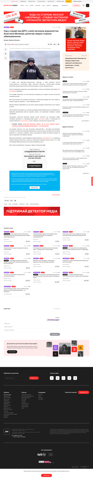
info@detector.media (17, 435)
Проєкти (6, 392)
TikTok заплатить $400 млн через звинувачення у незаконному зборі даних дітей (75, 158)
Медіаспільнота (66, 258)
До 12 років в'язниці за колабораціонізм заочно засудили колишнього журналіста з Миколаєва (75, 248)
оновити (57, 317)
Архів (23, 408)
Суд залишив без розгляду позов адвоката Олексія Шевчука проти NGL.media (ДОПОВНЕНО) (75, 100)
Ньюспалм (6, 415)
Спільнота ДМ (12, 351)
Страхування (76, 5)
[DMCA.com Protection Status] (41, 462)
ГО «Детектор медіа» (77, 1)
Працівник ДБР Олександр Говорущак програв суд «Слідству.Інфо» (16, 248)
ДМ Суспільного (32, 1)
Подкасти (49, 5)
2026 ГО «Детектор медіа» (19, 436)
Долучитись (34, 187)
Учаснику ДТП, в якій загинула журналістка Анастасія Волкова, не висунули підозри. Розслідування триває (46, 276)
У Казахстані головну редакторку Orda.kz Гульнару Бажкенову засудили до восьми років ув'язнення (75, 84)
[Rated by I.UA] (52, 462)
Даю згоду (46, 475)
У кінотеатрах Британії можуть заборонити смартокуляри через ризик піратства (73, 143)
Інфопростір (55, 5)
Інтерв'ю (13, 286)
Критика (32, 5)
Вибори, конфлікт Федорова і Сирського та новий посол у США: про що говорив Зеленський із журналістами (75, 167)
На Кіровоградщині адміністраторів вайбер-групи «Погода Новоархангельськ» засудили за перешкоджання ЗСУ (45, 235)
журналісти (22, 204)
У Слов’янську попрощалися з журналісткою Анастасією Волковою (14, 275)
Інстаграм (40, 399)
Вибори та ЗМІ (7, 408)
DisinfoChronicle (51, 1)
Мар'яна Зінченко (14, 40)
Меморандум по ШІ (26, 397)
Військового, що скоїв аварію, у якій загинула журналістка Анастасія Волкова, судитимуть (43, 261)
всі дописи (85, 173)
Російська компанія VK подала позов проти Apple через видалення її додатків (75, 92)
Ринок (43, 5)
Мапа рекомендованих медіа (10, 414)
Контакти (24, 402)
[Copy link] (5, 58)
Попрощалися (24, 121)
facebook (40, 394)
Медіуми (6, 417)
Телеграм (40, 397)
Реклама (24, 400)
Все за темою (85, 120)
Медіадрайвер (7, 402)
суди (6, 204)
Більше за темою (68, 77)
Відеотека (6, 406)
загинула (41, 119)
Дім (27, 204)
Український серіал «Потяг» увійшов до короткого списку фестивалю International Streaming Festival (74, 234)
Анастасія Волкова (35, 204)
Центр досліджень (41, 1)
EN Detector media (60, 1)
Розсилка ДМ (25, 406)
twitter (39, 396)
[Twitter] (5, 54)
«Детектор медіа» (56, 194)
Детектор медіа (15, 1)
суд (10, 204)
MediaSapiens (23, 1)
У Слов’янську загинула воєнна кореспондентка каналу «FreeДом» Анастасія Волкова (75, 275)
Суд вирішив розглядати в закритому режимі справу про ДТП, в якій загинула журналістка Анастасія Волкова (16, 262)
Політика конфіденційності (28, 396)
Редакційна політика (26, 394)
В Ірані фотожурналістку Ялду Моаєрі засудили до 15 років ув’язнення (76, 107)
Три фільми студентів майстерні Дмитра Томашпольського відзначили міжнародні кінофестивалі (73, 135)
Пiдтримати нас (83, 392)
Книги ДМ (24, 399)
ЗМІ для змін (6, 399)
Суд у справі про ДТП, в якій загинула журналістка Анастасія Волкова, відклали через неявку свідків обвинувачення (17, 235)
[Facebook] (5, 49)
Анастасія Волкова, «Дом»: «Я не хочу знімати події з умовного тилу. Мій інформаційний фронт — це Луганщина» (16, 290)
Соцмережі (41, 392)
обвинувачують (47, 138)
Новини (22, 5)
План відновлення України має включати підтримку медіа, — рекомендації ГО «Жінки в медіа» (45, 248)
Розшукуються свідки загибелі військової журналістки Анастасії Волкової (75, 261)
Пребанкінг (6, 400)
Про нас (24, 392)
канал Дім (15, 204)
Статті (26, 5)
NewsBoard (6, 403)
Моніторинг (38, 5)
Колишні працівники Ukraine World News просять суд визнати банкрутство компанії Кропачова (76, 115)
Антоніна (68, 1)
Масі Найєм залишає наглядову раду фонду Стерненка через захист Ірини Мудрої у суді (73, 151)
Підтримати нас (25, 403)
